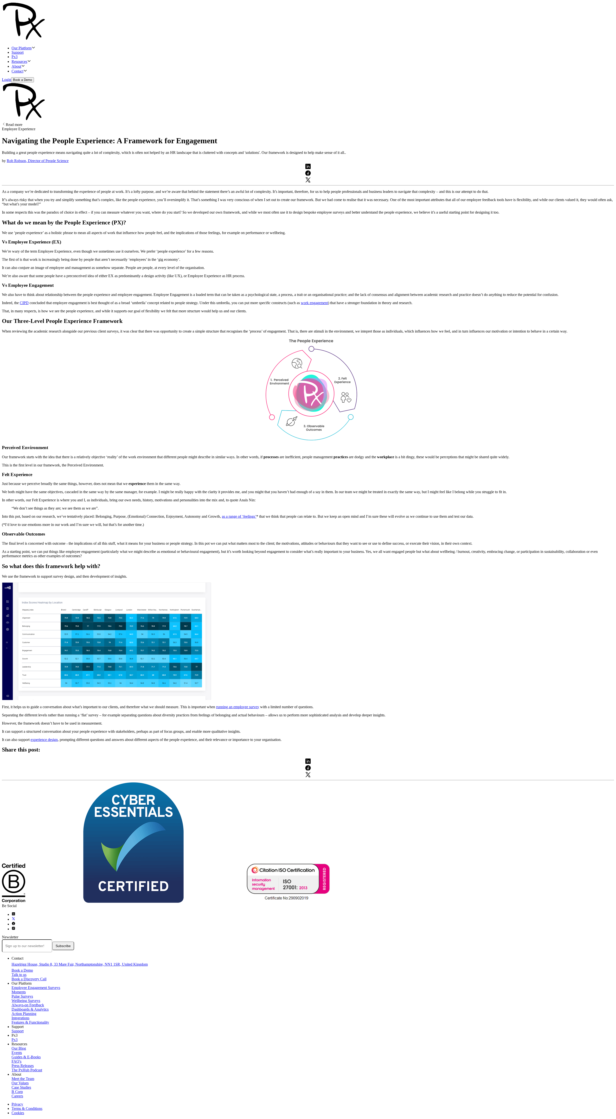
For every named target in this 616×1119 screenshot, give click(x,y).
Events (17, 1053)
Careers (17, 1096)
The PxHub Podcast (27, 1070)
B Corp (17, 1092)
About (16, 66)
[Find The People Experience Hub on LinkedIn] (13, 914)
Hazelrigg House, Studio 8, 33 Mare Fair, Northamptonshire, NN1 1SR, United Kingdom (80, 964)
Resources (19, 61)
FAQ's (16, 1061)
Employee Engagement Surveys (36, 988)
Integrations (20, 1018)
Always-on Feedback (28, 1005)
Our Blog (19, 1048)
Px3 (15, 57)
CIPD (24, 303)
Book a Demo (22, 80)
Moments (19, 992)
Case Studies (21, 1087)
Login (6, 80)
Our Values (20, 1083)
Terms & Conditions (27, 1108)
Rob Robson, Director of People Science (38, 161)
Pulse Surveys (22, 996)
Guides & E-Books (26, 1057)
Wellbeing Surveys (26, 1001)
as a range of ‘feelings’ (239, 516)
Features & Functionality (30, 1022)
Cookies (18, 1113)
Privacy (17, 1104)
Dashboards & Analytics (30, 1009)
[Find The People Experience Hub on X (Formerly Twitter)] (13, 919)
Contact (17, 71)
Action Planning (24, 1014)
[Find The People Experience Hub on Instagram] (13, 929)
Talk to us (19, 975)
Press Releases (23, 1066)
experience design (44, 740)
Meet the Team (23, 1079)
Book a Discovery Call (29, 979)
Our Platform (22, 48)
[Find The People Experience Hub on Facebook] (13, 924)
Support (18, 52)
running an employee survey (237, 707)
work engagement (314, 303)
